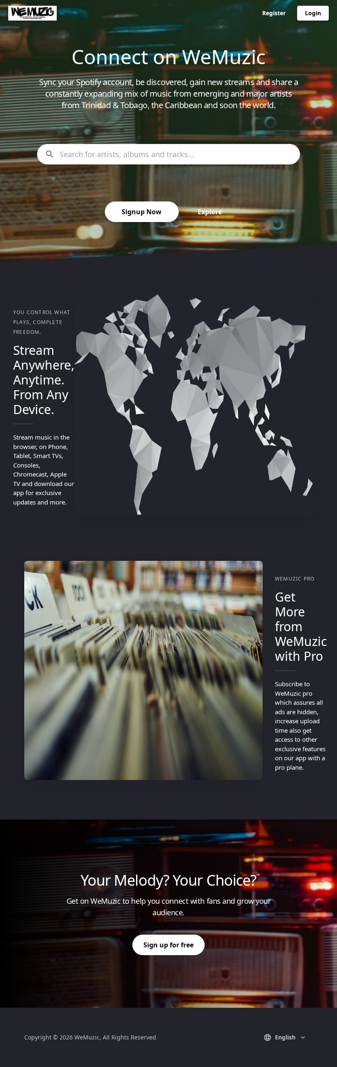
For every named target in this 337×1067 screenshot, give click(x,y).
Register (274, 13)
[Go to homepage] (32, 13)
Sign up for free (168, 944)
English (285, 1037)
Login (313, 13)
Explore (210, 211)
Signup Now (142, 211)
